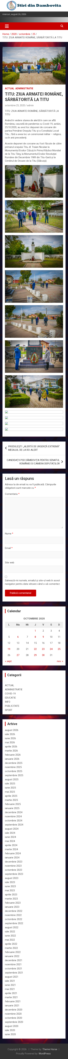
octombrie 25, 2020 (15, 105)
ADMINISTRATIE (24, 88)
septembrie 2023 (14, 874)
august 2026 (11, 730)
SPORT (8, 710)
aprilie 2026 (11, 746)
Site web (9, 562)
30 (43, 655)
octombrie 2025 (13, 771)
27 (18, 655)
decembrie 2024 (13, 812)
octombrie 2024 (13, 820)
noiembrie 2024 (13, 816)
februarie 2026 (13, 754)
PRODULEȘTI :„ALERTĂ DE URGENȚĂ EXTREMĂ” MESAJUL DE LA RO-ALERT (34, 448)
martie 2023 (11, 898)
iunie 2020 (10, 1034)
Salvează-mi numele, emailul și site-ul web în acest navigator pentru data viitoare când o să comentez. (32, 582)
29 (35, 655)
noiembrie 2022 (13, 915)
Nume (9, 533)
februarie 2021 (13, 1001)
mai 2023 (10, 890)
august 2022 (11, 927)
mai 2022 (10, 939)
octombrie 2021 (13, 968)
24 (51, 649)
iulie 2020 (10, 1030)
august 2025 (11, 779)
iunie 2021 (10, 985)
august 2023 (11, 878)
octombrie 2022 (13, 919)
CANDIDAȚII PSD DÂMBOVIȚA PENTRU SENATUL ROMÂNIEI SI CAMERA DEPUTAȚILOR (33, 462)
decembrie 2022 (13, 911)
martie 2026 (11, 750)
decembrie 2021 (13, 960)
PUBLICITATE (12, 705)
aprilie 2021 (11, 993)
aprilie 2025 (11, 795)
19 (9, 649)
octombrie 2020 (13, 1017)
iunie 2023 (10, 886)
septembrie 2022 (14, 923)
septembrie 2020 (14, 1022)
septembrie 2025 (14, 775)
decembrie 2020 (13, 1009)
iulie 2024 (10, 832)
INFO (7, 701)
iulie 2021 (10, 980)
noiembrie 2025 (13, 767)
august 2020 (11, 1026)
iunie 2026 (10, 738)
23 (43, 649)
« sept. (8, 661)
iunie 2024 (10, 837)
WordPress (45, 1053)
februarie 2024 (13, 853)
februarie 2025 (13, 804)
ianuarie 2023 (12, 906)
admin (30, 105)
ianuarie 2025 (12, 808)
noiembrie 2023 (13, 865)
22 (35, 649)
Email (9, 548)
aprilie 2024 (11, 845)
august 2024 (11, 828)
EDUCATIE (10, 697)
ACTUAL (9, 88)
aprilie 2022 (11, 943)
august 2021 (11, 976)
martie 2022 (11, 948)
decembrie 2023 (13, 861)
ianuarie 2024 (12, 857)
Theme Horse (49, 1049)
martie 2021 (11, 997)
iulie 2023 (10, 882)
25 (59, 649)
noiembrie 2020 (13, 1013)
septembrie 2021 (14, 972)
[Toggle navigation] (6, 26)
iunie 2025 (10, 787)
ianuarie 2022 (12, 956)
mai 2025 (10, 791)
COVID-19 (10, 693)
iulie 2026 (10, 734)
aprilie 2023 (11, 894)
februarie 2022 (13, 952)
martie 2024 (11, 849)
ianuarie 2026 (12, 758)
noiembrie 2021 (13, 964)
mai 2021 (10, 989)
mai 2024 (10, 841)
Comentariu (12, 494)
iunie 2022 (10, 935)
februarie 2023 (13, 902)
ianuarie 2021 (12, 1005)
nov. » (60, 661)
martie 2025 (11, 800)
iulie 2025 (10, 783)
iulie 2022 (10, 931)
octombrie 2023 (13, 869)
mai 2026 (10, 742)
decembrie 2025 (13, 763)
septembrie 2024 (14, 824)
